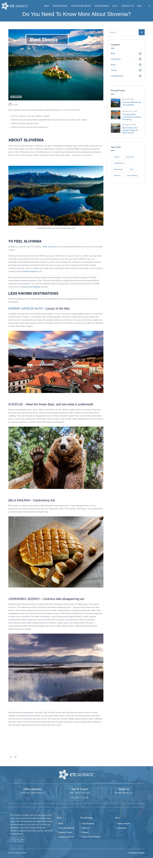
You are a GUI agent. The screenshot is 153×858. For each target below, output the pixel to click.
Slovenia (117, 175)
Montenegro (118, 169)
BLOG (115, 6)
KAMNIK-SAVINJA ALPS (25, 308)
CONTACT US (127, 6)
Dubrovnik (130, 157)
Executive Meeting (66, 828)
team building (34, 287)
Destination (122, 828)
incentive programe (29, 271)
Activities (86, 828)
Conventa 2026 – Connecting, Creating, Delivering (132, 116)
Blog (113, 53)
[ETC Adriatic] (15, 6)
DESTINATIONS (102, 6)
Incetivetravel (119, 163)
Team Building (88, 824)
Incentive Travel (65, 832)
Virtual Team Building (91, 837)
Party (132, 169)
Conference (116, 59)
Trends (114, 70)
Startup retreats (123, 824)
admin (15, 105)
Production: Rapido (136, 853)
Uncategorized (117, 76)
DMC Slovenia (49, 247)
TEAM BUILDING (59, 6)
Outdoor (85, 832)
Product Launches (66, 837)
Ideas (113, 65)
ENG (139, 6)
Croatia (116, 157)
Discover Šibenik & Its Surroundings (132, 103)
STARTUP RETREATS (81, 6)
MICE (46, 6)
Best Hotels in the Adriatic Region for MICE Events (130, 130)
